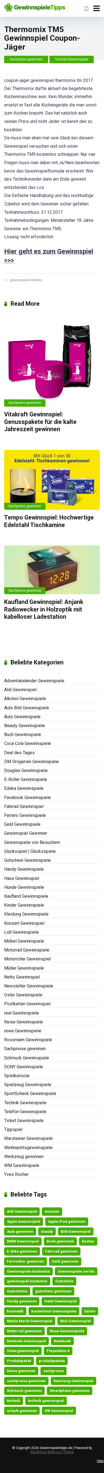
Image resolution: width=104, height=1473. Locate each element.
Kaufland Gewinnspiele (26, 896)
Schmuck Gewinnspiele (26, 1058)
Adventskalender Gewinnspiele (34, 680)
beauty (47, 1231)
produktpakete (52, 1360)
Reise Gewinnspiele (23, 1022)
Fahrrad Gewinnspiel (24, 806)
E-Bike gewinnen (22, 1251)
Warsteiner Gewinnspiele (28, 1138)
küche (89, 1311)
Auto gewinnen (20, 1231)
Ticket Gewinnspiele (24, 1120)
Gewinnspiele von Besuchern (32, 842)
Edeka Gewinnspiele (24, 788)
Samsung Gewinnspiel (73, 1381)
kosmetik (15, 1311)
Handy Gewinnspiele (24, 869)
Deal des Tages (19, 752)
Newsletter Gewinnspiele (28, 986)
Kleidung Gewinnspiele (26, 914)
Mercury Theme (62, 1452)
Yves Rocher (16, 1174)
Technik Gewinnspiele (71, 59)
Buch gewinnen (60, 1241)
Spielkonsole (17, 1075)
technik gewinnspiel (46, 1400)
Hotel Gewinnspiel (60, 1301)
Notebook (62, 1341)
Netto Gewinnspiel (22, 977)
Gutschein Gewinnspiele (27, 860)
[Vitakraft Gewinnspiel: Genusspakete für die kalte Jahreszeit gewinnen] (52, 359)
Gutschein (64, 1281)
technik (13, 1400)
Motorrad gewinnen (24, 1331)
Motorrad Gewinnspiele (26, 950)
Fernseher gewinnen (25, 1261)
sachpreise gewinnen (26, 1381)
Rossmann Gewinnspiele (28, 1039)
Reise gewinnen (21, 1370)
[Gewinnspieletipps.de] (34, 6)
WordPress (38, 1452)
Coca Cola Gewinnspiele (27, 743)
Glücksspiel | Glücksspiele (30, 851)
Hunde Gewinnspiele (24, 887)
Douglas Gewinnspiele (26, 770)
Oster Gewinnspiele (23, 995)
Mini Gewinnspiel (75, 1321)
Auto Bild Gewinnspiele (26, 707)
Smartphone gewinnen (70, 1390)
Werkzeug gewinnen (24, 1156)
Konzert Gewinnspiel (24, 923)
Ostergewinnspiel (23, 1350)
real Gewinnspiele (21, 1013)
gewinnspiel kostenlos (26, 280)
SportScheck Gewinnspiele (30, 1093)
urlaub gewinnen (22, 1410)
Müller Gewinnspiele (24, 968)
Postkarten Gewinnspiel (27, 1003)
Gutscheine (17, 1291)
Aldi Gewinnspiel (20, 689)
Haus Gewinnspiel (21, 878)
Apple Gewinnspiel (23, 1221)
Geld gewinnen (65, 1261)
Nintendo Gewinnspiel (26, 1341)
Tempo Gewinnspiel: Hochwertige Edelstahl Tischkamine (49, 521)
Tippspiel (13, 1129)
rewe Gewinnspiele (22, 1030)
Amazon (52, 1211)
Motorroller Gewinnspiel (27, 959)
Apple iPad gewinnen (66, 1221)
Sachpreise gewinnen (26, 59)
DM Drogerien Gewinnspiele (31, 761)
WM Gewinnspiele (21, 1165)
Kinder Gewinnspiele (24, 905)
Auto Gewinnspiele (22, 716)
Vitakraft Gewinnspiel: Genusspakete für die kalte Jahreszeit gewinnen (40, 422)
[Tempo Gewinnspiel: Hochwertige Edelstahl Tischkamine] (52, 480)
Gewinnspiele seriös (76, 1271)
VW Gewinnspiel (59, 1410)
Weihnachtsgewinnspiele (28, 1147)
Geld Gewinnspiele (22, 824)
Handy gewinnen (22, 1301)
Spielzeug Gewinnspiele (27, 1084)
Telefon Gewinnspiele (25, 1111)
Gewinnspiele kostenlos (28, 1271)
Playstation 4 (58, 1350)
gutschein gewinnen (53, 1291)
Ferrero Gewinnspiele (25, 815)
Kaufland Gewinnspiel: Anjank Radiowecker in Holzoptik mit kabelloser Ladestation (43, 609)
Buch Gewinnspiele (22, 734)
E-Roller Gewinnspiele (25, 779)
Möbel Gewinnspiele (24, 941)
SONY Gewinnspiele (23, 1066)
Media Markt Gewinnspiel (29, 1321)
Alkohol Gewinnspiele (25, 698)
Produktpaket (19, 1360)
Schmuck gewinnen (24, 1390)
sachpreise (53, 1370)
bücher (88, 1241)
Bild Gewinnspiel (76, 1231)
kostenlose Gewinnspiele (54, 1311)
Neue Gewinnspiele (67, 1331)
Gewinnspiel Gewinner (25, 833)
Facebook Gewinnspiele (27, 797)
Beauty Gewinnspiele (24, 725)
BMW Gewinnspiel (23, 1241)
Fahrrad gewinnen (61, 1251)
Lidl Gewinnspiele (21, 932)
